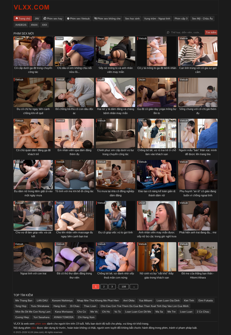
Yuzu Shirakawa (40, 306)
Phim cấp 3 (181, 18)
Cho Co (81, 311)
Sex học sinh (132, 18)
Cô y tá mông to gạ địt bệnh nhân (156, 67)
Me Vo (94, 311)
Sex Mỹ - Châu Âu (202, 18)
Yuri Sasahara (41, 317)
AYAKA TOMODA (63, 317)
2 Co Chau (203, 311)
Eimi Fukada (206, 300)
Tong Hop (20, 306)
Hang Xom (60, 306)
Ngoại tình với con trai (33, 273)
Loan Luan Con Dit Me (138, 311)
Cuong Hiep (22, 317)
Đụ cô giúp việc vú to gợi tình (115, 232)
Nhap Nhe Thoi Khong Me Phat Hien (98, 300)
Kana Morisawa (64, 311)
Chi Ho (106, 311)
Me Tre (171, 311)
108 (124, 286)
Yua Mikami (145, 300)
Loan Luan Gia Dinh (168, 300)
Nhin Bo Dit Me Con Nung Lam (33, 311)
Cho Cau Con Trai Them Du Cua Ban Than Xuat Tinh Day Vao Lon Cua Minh (145, 306)
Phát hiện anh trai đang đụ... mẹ (197, 232)
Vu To (117, 311)
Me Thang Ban (23, 300)
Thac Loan (90, 306)
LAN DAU (42, 300)
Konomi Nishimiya (62, 300)
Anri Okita (128, 300)
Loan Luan (186, 311)
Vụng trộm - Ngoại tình (157, 18)
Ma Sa (159, 311)
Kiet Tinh (189, 300)
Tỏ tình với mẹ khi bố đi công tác (74, 191)
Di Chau (74, 306)
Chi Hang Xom (86, 317)
